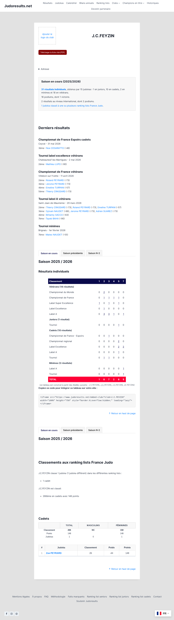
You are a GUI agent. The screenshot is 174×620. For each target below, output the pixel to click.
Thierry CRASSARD (56, 191)
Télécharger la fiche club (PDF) (52, 52)
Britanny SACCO (54, 214)
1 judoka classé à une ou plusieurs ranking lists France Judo (72, 105)
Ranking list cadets (141, 596)
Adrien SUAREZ (104, 211)
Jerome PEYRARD (55, 184)
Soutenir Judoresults (87, 601)
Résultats (47, 3)
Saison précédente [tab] (73, 253)
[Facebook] (6, 614)
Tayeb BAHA (52, 218)
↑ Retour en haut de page (122, 413)
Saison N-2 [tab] (94, 253)
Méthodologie (58, 596)
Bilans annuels (86, 3)
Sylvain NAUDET (54, 211)
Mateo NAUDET (54, 234)
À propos (37, 596)
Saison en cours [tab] (49, 253)
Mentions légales (21, 596)
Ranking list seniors (97, 596)
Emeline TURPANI (55, 187)
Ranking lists (103, 3)
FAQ (46, 596)
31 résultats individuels (53, 89)
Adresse (45, 69)
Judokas (59, 3)
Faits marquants (76, 596)
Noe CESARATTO (55, 148)
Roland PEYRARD (55, 180)
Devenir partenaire (100, 8)
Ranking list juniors (119, 596)
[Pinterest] (16, 614)
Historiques (153, 3)
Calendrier (71, 3)
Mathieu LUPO (53, 164)
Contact (157, 596)
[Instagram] (11, 614)
